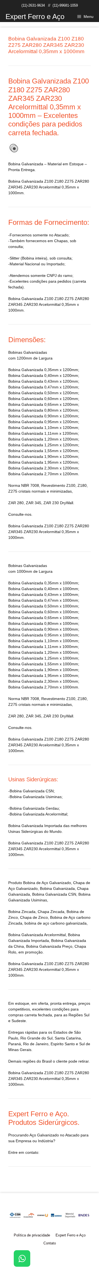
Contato (49, 1243)
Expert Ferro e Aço (35, 16)
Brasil (47, 1061)
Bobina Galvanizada (43, 946)
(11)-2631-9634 (33, 5)
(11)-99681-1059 (65, 5)
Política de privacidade (32, 1235)
